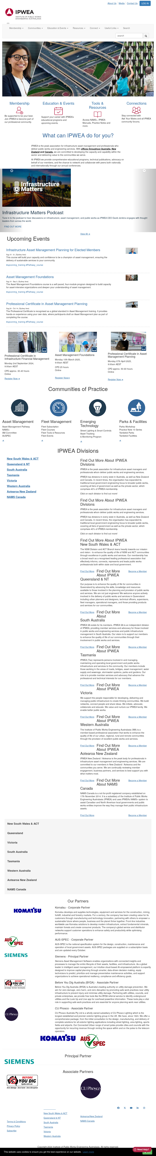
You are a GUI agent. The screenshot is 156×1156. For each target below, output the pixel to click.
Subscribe (11, 1130)
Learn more (88, 1151)
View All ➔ (85, 233)
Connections (137, 103)
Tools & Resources (97, 105)
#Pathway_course (34, 264)
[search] (146, 35)
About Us (112, 3)
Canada (49, 151)
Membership (15, 28)
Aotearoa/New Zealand (91, 1116)
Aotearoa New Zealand (21, 491)
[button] (11, 200)
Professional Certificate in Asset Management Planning (46, 303)
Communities (34, 28)
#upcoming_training (15, 264)
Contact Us (132, 3)
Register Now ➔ (12, 378)
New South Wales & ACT (23, 459)
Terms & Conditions (16, 1121)
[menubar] (123, 3)
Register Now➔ (62, 377)
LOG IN (145, 3)
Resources (78, 28)
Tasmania (13, 475)
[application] (78, 69)
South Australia (17, 470)
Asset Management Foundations (30, 276)
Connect (94, 28)
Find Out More (87, 571)
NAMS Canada (16, 497)
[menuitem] (112, 3)
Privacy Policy (13, 1126)
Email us (122, 1127)
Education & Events (57, 28)
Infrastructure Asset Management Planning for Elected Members (53, 249)
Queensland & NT (18, 464)
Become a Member (137, 571)
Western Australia (18, 486)
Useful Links (111, 28)
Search (126, 28)
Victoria (12, 481)
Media (122, 3)
